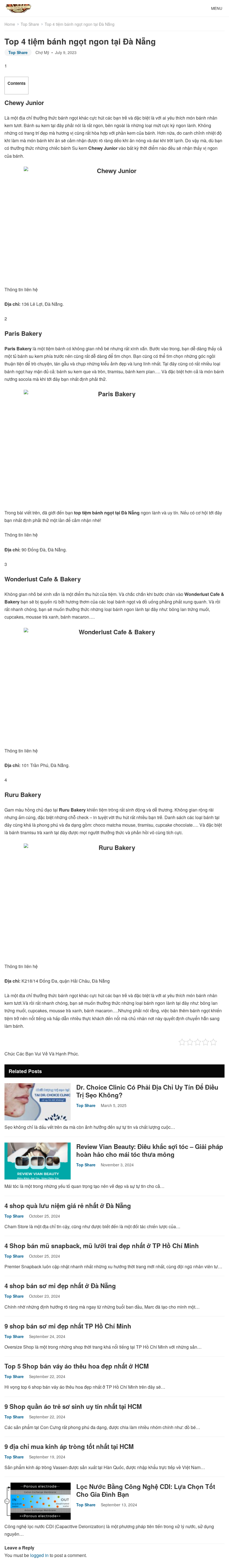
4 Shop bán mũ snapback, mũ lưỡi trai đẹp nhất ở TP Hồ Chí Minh (101, 1245)
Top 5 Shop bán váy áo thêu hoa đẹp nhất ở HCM (76, 1366)
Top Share (30, 24)
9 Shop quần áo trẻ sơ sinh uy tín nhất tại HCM (73, 1406)
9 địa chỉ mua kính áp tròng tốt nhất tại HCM (69, 1446)
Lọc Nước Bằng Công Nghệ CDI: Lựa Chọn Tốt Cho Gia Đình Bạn (145, 1490)
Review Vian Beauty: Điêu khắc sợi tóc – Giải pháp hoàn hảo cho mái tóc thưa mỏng (149, 1150)
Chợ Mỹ (42, 52)
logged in (39, 1555)
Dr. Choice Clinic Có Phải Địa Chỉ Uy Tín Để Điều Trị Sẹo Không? (147, 1091)
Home (9, 24)
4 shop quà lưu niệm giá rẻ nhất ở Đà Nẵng (67, 1205)
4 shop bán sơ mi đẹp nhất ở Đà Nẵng (60, 1285)
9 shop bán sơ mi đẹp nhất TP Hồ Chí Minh (67, 1325)
